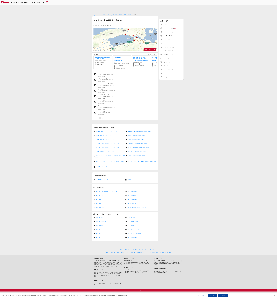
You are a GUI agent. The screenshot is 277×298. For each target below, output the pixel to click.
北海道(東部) (97, 260)
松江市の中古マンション (101, 199)
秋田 (115, 260)
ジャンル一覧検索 (105, 275)
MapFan (95, 15)
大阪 (115, 263)
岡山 (106, 264)
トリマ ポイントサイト (140, 272)
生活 (108, 15)
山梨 (96, 263)
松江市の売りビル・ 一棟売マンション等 (137, 207)
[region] (125, 39)
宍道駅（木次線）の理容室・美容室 (136, 139)
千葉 (105, 262)
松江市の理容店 (131, 217)
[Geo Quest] (47, 2)
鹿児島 (112, 266)
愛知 (107, 263)
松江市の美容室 (99, 217)
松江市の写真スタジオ (101, 233)
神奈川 (110, 262)
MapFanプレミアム (128, 270)
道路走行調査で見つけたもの (138, 262)
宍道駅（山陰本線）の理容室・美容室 (105, 139)
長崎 (102, 266)
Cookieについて (153, 249)
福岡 (96, 266)
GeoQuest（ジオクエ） (129, 272)
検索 (95, 272)
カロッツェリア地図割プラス (174, 271)
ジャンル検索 (102, 15)
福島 (120, 260)
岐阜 (102, 263)
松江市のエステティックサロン (103, 237)
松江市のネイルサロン (133, 237)
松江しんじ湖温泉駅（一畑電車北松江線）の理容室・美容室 (110, 161)
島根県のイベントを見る (134, 179)
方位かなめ (145, 271)
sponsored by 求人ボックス (152, 54)
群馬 (100, 262)
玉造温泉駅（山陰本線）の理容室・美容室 (137, 143)
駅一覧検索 (97, 275)
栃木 (97, 262)
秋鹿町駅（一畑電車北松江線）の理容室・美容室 (107, 131)
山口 (111, 264)
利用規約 (127, 249)
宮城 (113, 260)
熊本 (104, 266)
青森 (107, 260)
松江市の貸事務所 (132, 195)
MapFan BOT (135, 271)
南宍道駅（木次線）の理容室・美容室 (105, 166)
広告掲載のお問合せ (166, 252)
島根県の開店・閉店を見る (102, 179)
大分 (107, 266)
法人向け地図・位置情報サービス (161, 260)
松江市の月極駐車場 (132, 191)
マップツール (105, 272)
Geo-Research (176, 263)
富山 (117, 262)
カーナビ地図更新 (134, 263)
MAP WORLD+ (163, 263)
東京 (108, 262)
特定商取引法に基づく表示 (122, 252)
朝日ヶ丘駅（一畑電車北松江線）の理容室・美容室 (139, 131)
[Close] (274, 295)
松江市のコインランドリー (134, 229)
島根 (104, 264)
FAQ (136, 249)
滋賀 (112, 263)
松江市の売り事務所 (100, 207)
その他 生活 (114, 15)
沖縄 (116, 266)
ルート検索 (98, 272)
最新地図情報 (127, 260)
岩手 (110, 260)
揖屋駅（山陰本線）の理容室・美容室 (105, 135)
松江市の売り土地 (100, 203)
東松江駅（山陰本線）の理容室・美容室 (137, 151)
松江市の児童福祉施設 (101, 221)
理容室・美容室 (122, 15)
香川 (117, 264)
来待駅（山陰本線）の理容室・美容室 (136, 135)
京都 (117, 263)
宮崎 (109, 266)
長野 (99, 263)
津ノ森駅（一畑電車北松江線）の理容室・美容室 (107, 147)
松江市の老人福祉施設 (133, 221)
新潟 (114, 262)
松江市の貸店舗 (99, 195)
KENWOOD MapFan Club (160, 272)
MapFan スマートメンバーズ (160, 271)
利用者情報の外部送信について (137, 252)
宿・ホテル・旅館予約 (144, 263)
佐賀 (99, 266)
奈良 (95, 264)
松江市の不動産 (99, 225)
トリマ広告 (170, 263)
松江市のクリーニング (101, 229)
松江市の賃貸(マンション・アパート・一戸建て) (107, 191)
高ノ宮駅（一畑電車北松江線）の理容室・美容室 (107, 143)
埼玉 (103, 262)
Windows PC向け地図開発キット (165, 262)
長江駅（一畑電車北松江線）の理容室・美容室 (138, 147)
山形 (118, 260)
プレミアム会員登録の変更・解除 (153, 252)
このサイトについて (110, 252)
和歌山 (97, 264)
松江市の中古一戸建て (133, 199)
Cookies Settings (202, 295)
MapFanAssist (128, 271)
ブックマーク (113, 275)
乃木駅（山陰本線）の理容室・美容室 (105, 151)
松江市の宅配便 (131, 225)
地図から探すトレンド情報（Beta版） (139, 260)
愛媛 (119, 264)
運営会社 (122, 249)
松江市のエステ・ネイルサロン (135, 233)
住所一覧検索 (112, 273)
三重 (109, 263)
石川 (119, 262)
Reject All (212, 295)
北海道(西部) (103, 260)
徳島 (114, 264)
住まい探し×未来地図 (113, 272)
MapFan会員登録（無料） (100, 283)
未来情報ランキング (103, 273)
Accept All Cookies (223, 295)
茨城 (95, 262)
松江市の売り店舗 (132, 203)
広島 (109, 264)
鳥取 (101, 264)
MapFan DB (176, 262)
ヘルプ (132, 249)
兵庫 (120, 263)
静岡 (104, 263)
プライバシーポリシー (144, 249)
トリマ (140, 271)
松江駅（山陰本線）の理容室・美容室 (136, 155)
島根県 (129, 15)
